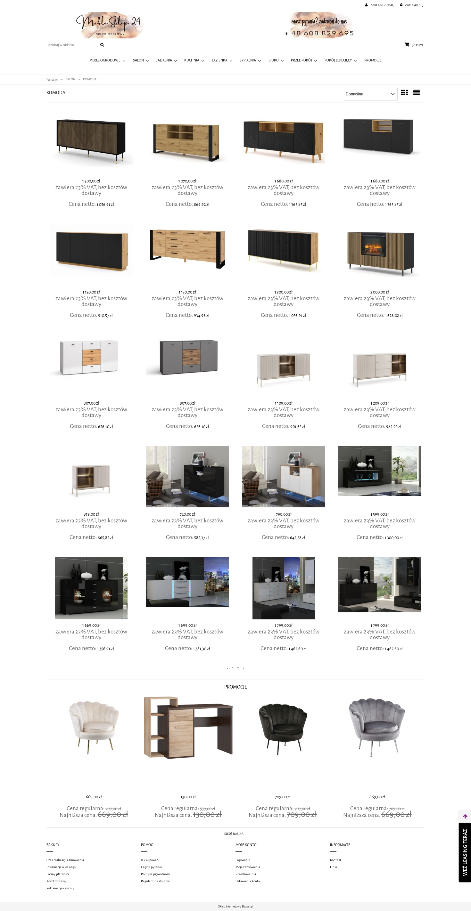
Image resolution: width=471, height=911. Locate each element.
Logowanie (243, 860)
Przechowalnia (246, 874)
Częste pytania (151, 867)
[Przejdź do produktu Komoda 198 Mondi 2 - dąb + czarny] (187, 256)
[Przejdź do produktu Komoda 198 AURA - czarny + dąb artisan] (91, 256)
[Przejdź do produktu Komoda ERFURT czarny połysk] (379, 589)
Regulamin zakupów (155, 881)
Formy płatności (57, 874)
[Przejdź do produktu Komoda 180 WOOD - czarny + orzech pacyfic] (91, 145)
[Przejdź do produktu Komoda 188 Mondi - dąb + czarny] (187, 145)
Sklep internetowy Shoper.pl (235, 906)
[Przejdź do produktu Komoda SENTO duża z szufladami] (379, 367)
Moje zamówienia (248, 867)
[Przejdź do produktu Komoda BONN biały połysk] (187, 589)
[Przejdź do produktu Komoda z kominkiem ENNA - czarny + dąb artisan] (379, 256)
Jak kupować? (150, 860)
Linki (333, 867)
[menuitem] (107, 60)
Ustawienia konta (248, 881)
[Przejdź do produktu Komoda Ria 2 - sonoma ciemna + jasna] (377, 745)
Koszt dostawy (56, 881)
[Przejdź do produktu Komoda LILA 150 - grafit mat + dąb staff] (187, 367)
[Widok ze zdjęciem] (404, 93)
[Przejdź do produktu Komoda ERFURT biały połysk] (283, 589)
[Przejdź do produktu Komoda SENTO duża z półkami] (283, 367)
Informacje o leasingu (61, 867)
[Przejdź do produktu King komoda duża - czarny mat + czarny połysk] (187, 478)
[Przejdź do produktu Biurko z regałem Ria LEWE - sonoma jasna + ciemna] (93, 745)
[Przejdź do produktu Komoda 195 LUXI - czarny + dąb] (283, 145)
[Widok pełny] (416, 93)
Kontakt (335, 860)
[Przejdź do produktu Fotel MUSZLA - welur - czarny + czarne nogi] (188, 745)
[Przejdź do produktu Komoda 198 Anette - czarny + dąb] (379, 145)
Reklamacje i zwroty (60, 888)
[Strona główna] (235, 25)
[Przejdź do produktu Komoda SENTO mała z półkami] (91, 478)
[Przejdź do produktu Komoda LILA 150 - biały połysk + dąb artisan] (91, 367)
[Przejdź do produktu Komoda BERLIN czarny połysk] (91, 589)
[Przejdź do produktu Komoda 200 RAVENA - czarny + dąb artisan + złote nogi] (283, 256)
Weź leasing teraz (465, 852)
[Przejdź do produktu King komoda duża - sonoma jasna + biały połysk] (283, 478)
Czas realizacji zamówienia (65, 860)
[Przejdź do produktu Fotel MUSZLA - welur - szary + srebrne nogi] (283, 745)
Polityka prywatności (155, 874)
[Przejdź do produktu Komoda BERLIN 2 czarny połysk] (379, 478)
